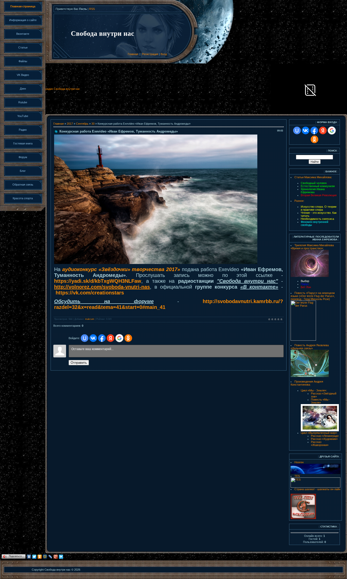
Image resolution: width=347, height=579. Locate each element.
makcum (89, 319)
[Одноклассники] (39, 556)
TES (297, 475)
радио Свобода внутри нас (62, 88)
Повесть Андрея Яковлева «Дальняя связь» (310, 347)
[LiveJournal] (50, 556)
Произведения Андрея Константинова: (307, 383)
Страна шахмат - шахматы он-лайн (317, 489)
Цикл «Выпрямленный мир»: (319, 432)
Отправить (79, 363)
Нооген (299, 462)
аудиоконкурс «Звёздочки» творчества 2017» (121, 269)
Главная (133, 54)
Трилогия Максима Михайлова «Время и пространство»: (312, 247)
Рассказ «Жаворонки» (319, 443)
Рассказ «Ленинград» (325, 435)
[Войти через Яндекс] (110, 338)
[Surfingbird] (61, 556)
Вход (164, 54)
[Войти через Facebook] (102, 338)
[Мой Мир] (45, 556)
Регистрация (150, 54)
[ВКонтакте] (29, 556)
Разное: (299, 200)
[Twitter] (34, 556)
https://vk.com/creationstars (90, 292)
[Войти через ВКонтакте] (93, 338)
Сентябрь (82, 123)
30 (92, 123)
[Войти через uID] (84, 338)
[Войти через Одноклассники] (128, 338)
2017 (70, 123)
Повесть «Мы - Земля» (320, 401)
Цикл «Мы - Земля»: (314, 390)
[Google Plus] (55, 556)
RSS (92, 8)
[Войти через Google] (119, 338)
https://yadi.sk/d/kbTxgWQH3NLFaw (97, 281)
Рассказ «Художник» (324, 438)
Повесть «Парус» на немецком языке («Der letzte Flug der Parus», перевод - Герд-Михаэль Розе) (313, 296)
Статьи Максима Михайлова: (313, 177)
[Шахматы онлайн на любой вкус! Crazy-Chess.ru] (303, 518)
